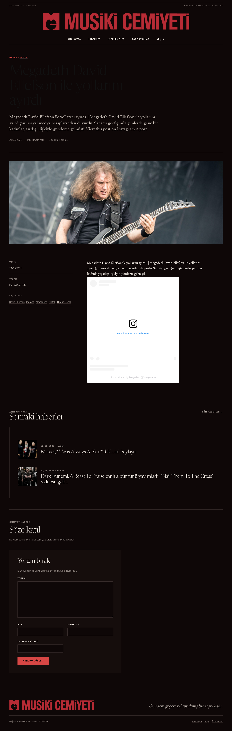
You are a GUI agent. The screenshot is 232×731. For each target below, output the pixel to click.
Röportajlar (141, 39)
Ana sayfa (74, 39)
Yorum (21, 578)
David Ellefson (17, 302)
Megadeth (41, 302)
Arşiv (160, 39)
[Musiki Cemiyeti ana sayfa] (116, 21)
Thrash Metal (64, 302)
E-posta (73, 624)
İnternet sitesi (27, 641)
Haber (24, 57)
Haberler (94, 39)
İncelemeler (116, 39)
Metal (52, 302)
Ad (20, 624)
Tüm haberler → (212, 411)
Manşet (30, 302)
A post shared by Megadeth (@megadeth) (133, 377)
